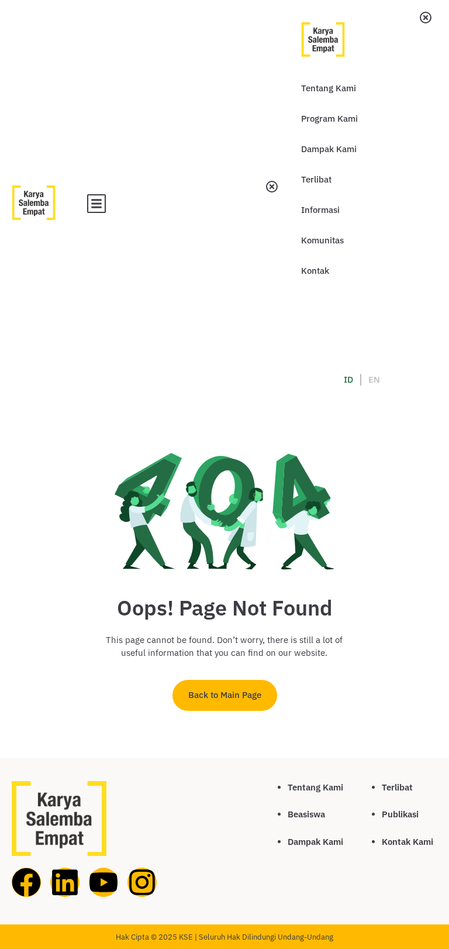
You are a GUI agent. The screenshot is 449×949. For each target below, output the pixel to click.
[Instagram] (142, 882)
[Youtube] (103, 882)
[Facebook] (26, 882)
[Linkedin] (65, 882)
